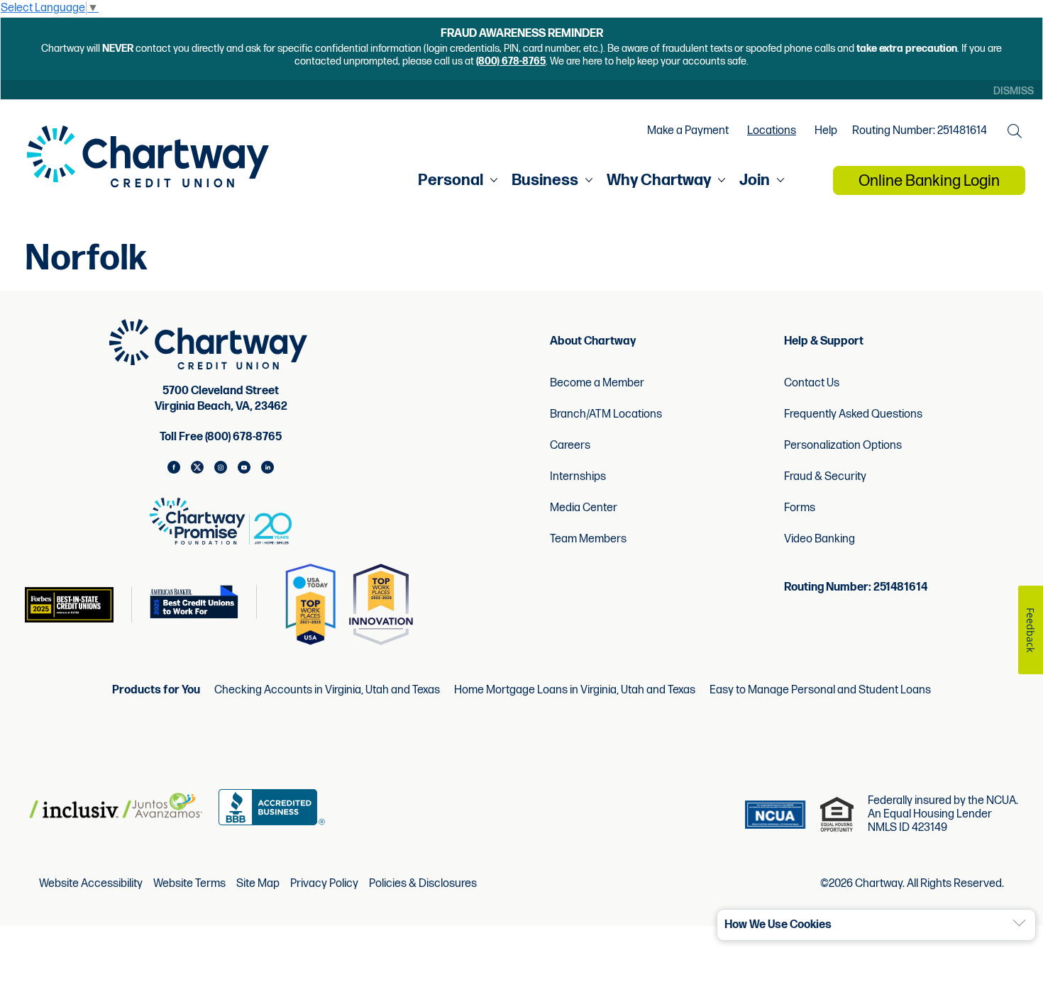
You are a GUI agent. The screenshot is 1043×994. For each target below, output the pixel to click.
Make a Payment (688, 131)
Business (545, 180)
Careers (570, 445)
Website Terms (189, 884)
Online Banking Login (929, 181)
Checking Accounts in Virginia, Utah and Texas (327, 690)
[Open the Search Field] (1014, 131)
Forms (799, 508)
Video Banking (819, 539)
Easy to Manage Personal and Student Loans (820, 690)
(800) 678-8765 (511, 61)
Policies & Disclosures (423, 884)
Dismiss (1013, 91)
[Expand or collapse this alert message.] (1019, 923)
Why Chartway (659, 180)
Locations (771, 131)
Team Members (588, 539)
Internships (578, 477)
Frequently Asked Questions (853, 414)
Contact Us (811, 383)
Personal (450, 180)
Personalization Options (843, 445)
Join (754, 180)
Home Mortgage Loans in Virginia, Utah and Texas (574, 690)
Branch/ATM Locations (606, 414)
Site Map (258, 884)
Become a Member (597, 383)
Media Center (583, 508)
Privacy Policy (324, 884)
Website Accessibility (91, 884)
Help (826, 131)
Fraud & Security (825, 477)
